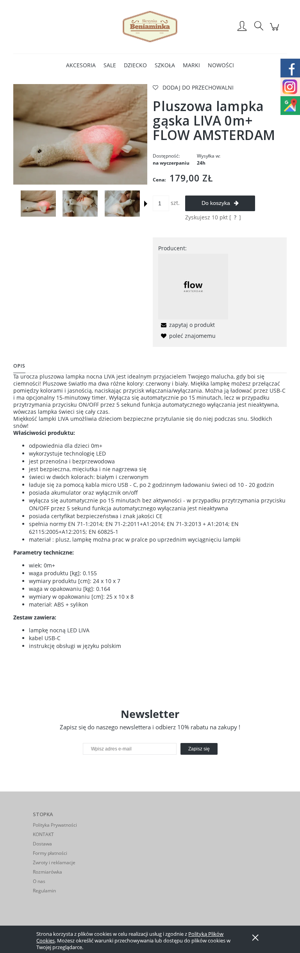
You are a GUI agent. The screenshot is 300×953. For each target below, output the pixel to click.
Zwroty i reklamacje (54, 862)
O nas (39, 881)
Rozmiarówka (47, 872)
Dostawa (42, 843)
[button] (145, 204)
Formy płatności (50, 853)
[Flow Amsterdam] (193, 286)
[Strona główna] (150, 26)
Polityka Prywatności (55, 825)
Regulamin (44, 890)
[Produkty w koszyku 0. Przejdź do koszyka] (275, 30)
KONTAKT (43, 834)
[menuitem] (81, 65)
